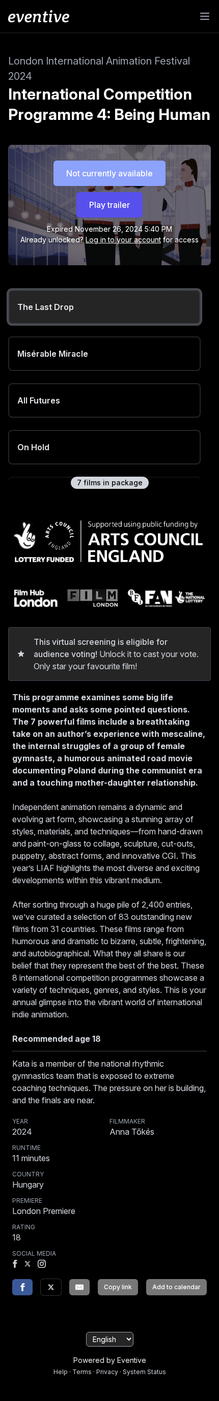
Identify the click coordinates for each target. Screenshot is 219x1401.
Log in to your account (123, 239)
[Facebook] (15, 1265)
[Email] (79, 1287)
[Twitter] (51, 1287)
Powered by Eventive (109, 1360)
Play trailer (109, 205)
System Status (144, 1372)
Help (60, 1372)
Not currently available (109, 173)
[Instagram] (42, 1265)
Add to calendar (176, 1287)
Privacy (107, 1372)
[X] (27, 1265)
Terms (82, 1372)
